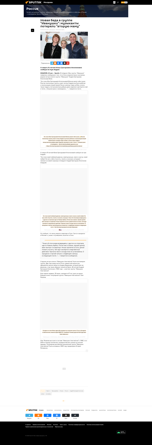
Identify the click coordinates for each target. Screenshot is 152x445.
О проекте (28, 424)
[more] (32, 30)
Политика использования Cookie (95, 424)
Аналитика (102, 410)
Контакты (55, 424)
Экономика (58, 410)
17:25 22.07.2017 (44, 29)
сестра (42, 393)
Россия (42, 390)
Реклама (49, 424)
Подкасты (94, 410)
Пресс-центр (63, 424)
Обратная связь (59, 426)
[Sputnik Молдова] (34, 4)
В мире (61, 390)
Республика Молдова (77, 410)
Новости (48, 390)
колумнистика (111, 410)
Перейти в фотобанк (60, 59)
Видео (125, 410)
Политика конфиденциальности (76, 424)
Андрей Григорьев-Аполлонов (76, 390)
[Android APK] (121, 432)
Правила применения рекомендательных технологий (39, 426)
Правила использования (39, 424)
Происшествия (55, 390)
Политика (50, 410)
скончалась (48, 393)
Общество (66, 410)
